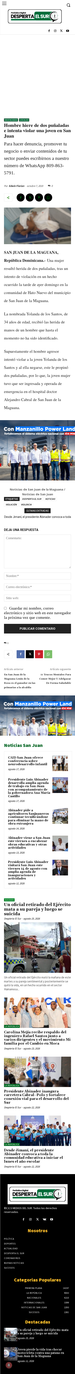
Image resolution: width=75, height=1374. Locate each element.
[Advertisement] (37, 74)
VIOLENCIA (26, 504)
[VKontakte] (44, 1219)
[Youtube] (67, 31)
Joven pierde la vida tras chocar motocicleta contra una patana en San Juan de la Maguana (40, 1353)
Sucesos (9, 900)
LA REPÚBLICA (12, 1026)
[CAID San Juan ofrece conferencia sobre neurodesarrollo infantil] (60, 763)
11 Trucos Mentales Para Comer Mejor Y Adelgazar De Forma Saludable (55, 679)
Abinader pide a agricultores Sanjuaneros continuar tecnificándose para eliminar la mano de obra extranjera (28, 817)
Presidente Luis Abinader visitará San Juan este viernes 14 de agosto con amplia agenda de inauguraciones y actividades (28, 870)
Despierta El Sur (12, 918)
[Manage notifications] (9, 1365)
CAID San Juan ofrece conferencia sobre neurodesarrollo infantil (27, 761)
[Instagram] (55, 31)
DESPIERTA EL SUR (31, 498)
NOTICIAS (50, 498)
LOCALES (24, 120)
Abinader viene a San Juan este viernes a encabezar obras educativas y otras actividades (29, 843)
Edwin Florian (16, 186)
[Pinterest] (39, 197)
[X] (61, 31)
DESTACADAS (11, 120)
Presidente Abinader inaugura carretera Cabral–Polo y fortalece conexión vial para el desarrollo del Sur (36, 1097)
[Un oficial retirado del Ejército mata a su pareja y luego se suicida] (37, 947)
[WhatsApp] (48, 197)
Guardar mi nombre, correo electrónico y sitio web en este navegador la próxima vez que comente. (37, 613)
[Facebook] (49, 31)
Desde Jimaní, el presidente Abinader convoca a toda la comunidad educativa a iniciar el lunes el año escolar (33, 1156)
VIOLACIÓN (11, 504)
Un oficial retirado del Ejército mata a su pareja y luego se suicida (37, 909)
